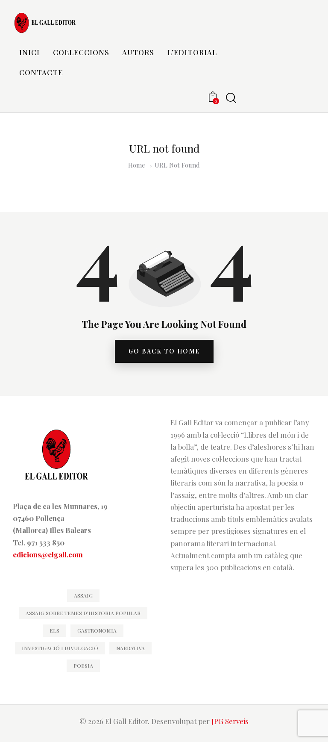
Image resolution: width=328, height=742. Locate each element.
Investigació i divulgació (60, 648)
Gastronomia (97, 630)
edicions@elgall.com (48, 554)
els (54, 630)
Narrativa (130, 648)
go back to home (164, 351)
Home (136, 165)
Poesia (83, 665)
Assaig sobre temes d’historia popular (83, 613)
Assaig (83, 595)
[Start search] (231, 98)
